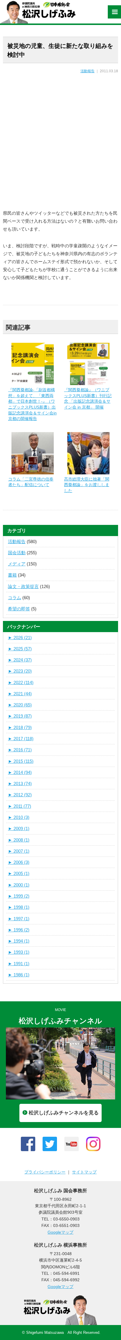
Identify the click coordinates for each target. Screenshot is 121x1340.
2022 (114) (20, 682)
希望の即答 (19, 608)
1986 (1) (18, 974)
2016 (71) (20, 749)
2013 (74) (20, 783)
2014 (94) (20, 772)
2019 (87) (20, 715)
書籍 (12, 574)
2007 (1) (18, 851)
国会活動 (17, 552)
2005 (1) (18, 873)
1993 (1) (18, 952)
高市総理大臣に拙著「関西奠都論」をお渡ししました (86, 485)
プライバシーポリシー (44, 1172)
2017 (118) (20, 738)
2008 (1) (18, 839)
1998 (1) (18, 907)
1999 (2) (18, 896)
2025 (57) (20, 648)
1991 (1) (18, 963)
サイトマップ (84, 1172)
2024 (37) (20, 659)
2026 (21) (20, 637)
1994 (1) (18, 940)
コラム (14, 597)
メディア (17, 563)
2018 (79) (20, 727)
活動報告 (87, 71)
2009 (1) (18, 828)
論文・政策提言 (23, 586)
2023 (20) (20, 671)
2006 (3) (18, 862)
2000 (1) (18, 884)
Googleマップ (60, 1232)
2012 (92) (20, 794)
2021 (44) (20, 693)
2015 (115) (20, 761)
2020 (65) (20, 704)
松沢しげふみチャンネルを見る (64, 1113)
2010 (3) (18, 817)
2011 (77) (19, 806)
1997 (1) (18, 918)
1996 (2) (18, 929)
